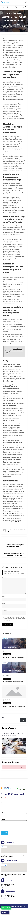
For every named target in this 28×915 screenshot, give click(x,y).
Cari (3, 717)
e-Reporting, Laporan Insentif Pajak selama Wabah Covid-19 (12, 734)
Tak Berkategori (7, 654)
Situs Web (4, 610)
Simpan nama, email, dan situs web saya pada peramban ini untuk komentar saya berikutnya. (14, 618)
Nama (4, 596)
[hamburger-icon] (25, 2)
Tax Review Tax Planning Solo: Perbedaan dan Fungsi (14, 351)
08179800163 (17, 522)
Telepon (4, 812)
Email (4, 603)
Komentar (5, 577)
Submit (4, 833)
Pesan (3, 819)
